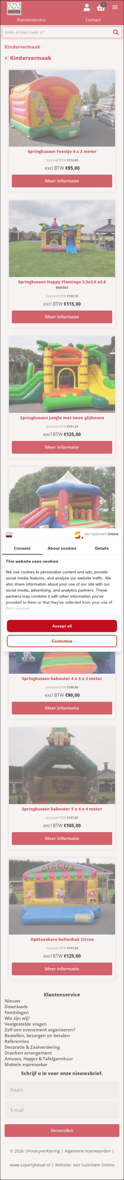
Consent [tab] (22, 548)
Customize (62, 641)
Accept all (62, 626)
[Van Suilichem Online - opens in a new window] (96, 535)
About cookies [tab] (62, 548)
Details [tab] (102, 548)
